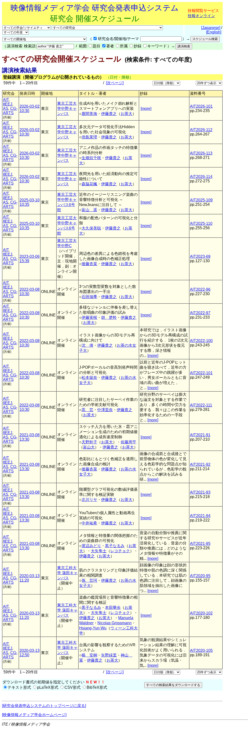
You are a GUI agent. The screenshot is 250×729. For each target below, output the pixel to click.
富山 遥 (89, 210)
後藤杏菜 (89, 264)
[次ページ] (115, 83)
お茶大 (126, 114)
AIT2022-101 (201, 373)
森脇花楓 (89, 184)
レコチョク (120, 551)
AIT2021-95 (200, 544)
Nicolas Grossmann (114, 623)
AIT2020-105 (201, 650)
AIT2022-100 (201, 341)
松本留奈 (89, 377)
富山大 (89, 447)
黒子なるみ (115, 546)
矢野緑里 (109, 655)
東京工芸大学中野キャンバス (67, 108)
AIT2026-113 (201, 153)
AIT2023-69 (200, 256)
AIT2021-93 (200, 492)
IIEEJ (7, 104)
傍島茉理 (89, 137)
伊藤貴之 (109, 114)
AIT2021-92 (200, 464)
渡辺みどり (91, 546)
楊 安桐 (89, 655)
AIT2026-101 (201, 106)
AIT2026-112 (201, 130)
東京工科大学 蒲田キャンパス (67, 573)
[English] (213, 32)
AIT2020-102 (201, 613)
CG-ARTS (10, 110)
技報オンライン (201, 16)
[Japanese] (210, 28)
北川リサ (89, 500)
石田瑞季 (89, 297)
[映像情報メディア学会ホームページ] (34, 715)
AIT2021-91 (200, 435)
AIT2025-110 (201, 223)
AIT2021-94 (200, 516)
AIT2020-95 (200, 576)
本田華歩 (113, 607)
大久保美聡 (91, 228)
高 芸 (87, 410)
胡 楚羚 (109, 317)
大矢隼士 (98, 551)
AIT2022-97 (200, 313)
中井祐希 (89, 523)
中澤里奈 (105, 410)
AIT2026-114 (201, 177)
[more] (146, 108)
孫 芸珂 (89, 580)
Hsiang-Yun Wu (92, 628)
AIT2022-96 (200, 289)
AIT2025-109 (201, 200)
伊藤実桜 (89, 317)
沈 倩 (87, 345)
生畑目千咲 (91, 158)
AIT (6, 100)
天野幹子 (89, 442)
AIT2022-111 (201, 405)
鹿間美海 (89, 114)
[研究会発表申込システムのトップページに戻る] (44, 706)
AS (5, 108)
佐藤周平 (128, 442)
